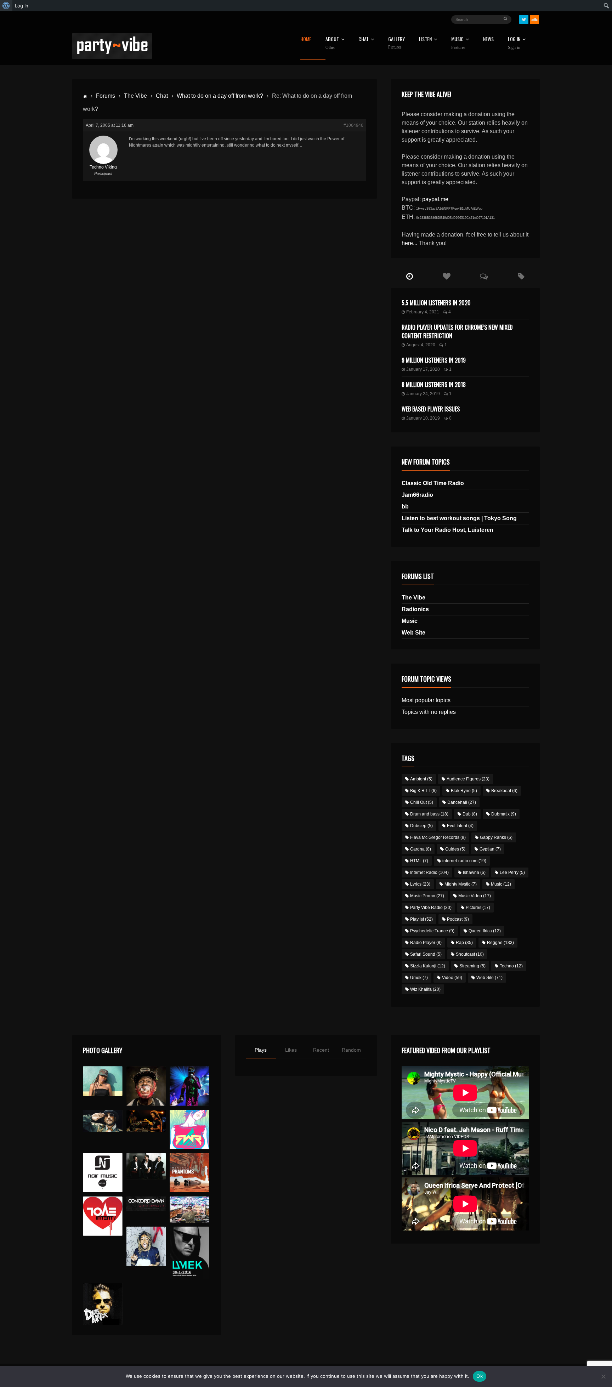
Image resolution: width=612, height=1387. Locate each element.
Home (305, 39)
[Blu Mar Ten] (146, 1166)
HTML (419, 860)
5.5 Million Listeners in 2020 (436, 303)
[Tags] (521, 276)
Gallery (396, 43)
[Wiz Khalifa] (146, 1246)
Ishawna (474, 872)
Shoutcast (470, 954)
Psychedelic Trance (432, 930)
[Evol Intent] (102, 1216)
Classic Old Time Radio (433, 483)
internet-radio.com (464, 860)
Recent (321, 1050)
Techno (511, 965)
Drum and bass (429, 814)
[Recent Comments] (484, 276)
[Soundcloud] (534, 19)
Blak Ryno (464, 790)
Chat (363, 39)
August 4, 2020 (420, 344)
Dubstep (421, 825)
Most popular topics (426, 700)
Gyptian (490, 849)
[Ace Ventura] (189, 1209)
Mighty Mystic (460, 884)
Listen (425, 39)
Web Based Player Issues (431, 409)
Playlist (421, 919)
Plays (261, 1050)
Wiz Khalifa (425, 989)
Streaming (472, 965)
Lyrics (420, 884)
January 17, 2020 (423, 369)
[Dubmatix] (102, 1304)
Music (410, 621)
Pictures (478, 907)
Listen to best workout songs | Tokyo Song (459, 518)
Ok (479, 1376)
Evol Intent (460, 825)
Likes (291, 1050)
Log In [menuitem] (21, 5)
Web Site (413, 633)
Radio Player (426, 942)
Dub (470, 814)
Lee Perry (512, 872)
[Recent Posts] (409, 276)
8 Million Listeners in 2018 (434, 384)
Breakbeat (504, 790)
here (407, 243)
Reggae (500, 942)
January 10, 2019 (423, 418)
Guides (455, 849)
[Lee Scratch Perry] (146, 1085)
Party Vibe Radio (431, 907)
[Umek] (189, 1253)
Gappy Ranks (496, 837)
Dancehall (461, 802)
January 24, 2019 (423, 393)
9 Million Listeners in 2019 (434, 360)
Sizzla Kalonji (427, 965)
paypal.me (435, 199)
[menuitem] (6, 5)
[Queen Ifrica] (102, 1081)
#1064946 (353, 125)
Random (351, 1050)
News (488, 39)
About (332, 43)
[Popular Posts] (446, 276)
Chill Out (421, 802)
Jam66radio (417, 495)
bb (405, 507)
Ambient (421, 779)
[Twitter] (523, 19)
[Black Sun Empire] (189, 1172)
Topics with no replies (429, 712)
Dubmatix (503, 814)
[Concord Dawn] (146, 1203)
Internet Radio (429, 872)
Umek (419, 977)
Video (452, 977)
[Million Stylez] (102, 1121)
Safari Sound (426, 954)
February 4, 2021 (422, 311)
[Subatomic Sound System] (189, 1085)
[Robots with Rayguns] (189, 1129)
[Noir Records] (102, 1172)
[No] (603, 1376)
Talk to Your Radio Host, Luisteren (447, 530)
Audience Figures (468, 779)
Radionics (415, 609)
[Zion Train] (146, 1121)
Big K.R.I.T (423, 790)
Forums (105, 96)
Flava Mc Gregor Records (438, 837)
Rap (464, 942)
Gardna (420, 849)
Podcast (458, 919)
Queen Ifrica (485, 930)
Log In (514, 43)
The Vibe (135, 96)
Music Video (474, 895)
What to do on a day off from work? (220, 96)
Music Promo (427, 895)
